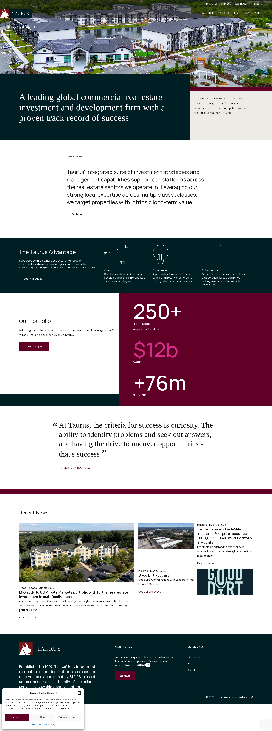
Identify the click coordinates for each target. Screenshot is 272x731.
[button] (79, 693)
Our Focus (77, 214)
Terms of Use (35, 724)
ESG (190, 663)
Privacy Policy (49, 724)
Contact (125, 676)
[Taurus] (16, 13)
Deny (43, 717)
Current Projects (34, 346)
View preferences (69, 717)
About (191, 670)
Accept (17, 717)
